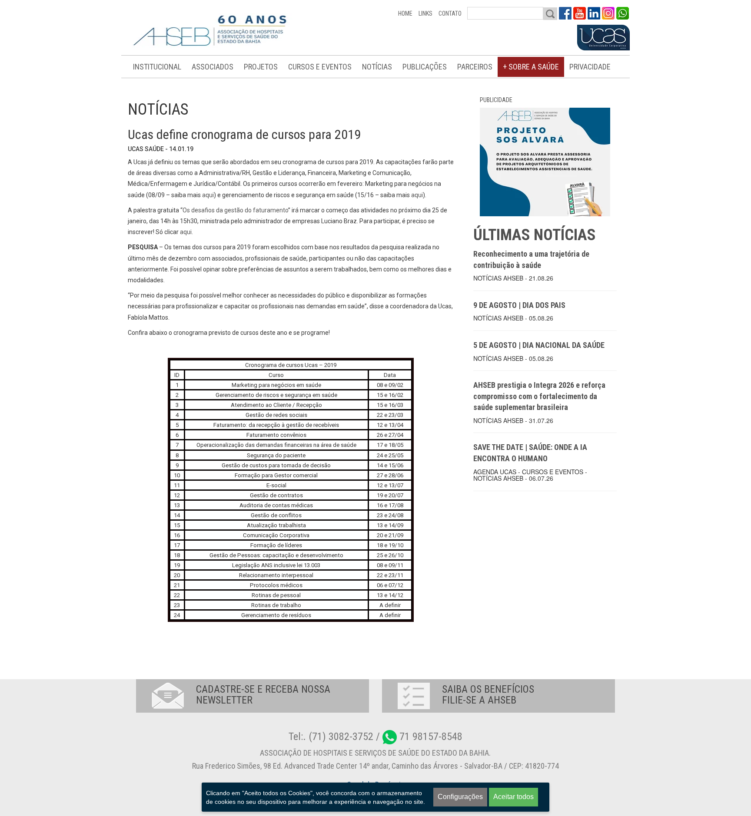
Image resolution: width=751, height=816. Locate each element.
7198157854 (622, 13)
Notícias (377, 66)
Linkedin (594, 13)
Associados (212, 66)
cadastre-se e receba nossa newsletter (263, 694)
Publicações (424, 66)
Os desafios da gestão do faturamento (235, 210)
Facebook (565, 13)
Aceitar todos (513, 796)
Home (405, 13)
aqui (208, 195)
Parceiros (474, 66)
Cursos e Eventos (320, 66)
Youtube (579, 13)
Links (425, 13)
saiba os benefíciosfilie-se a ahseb (488, 694)
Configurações (460, 796)
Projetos (261, 66)
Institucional (157, 66)
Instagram (608, 13)
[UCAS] (603, 37)
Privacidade (590, 66)
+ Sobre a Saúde (531, 66)
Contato (450, 13)
